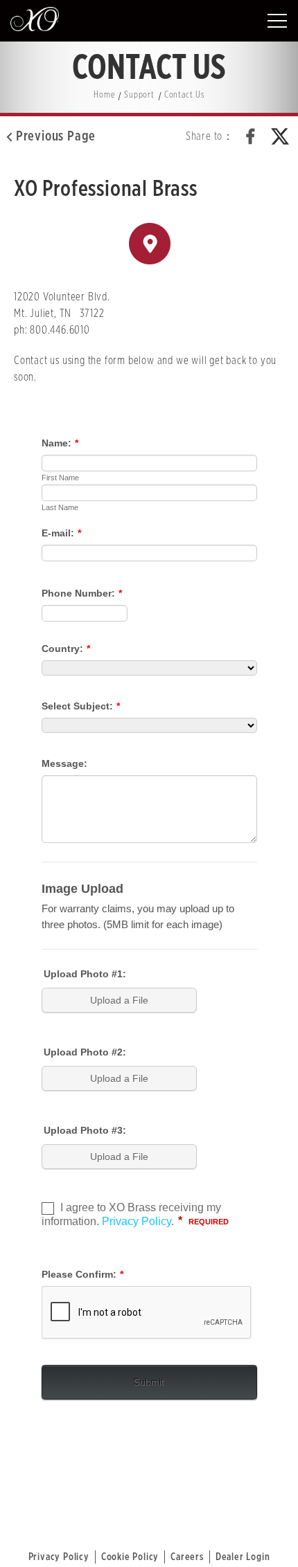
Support (139, 95)
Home (104, 95)
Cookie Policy (130, 1557)
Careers (187, 1557)
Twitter (280, 136)
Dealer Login (243, 1557)
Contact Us (184, 95)
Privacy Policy (58, 1557)
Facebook (251, 136)
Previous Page (56, 136)
